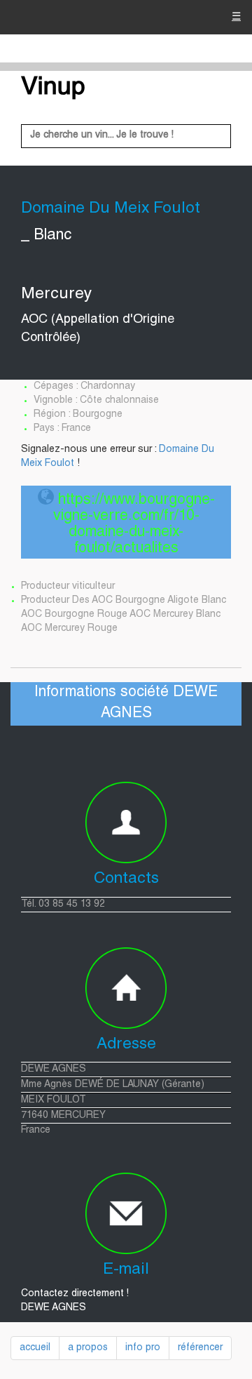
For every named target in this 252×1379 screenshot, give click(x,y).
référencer (200, 1348)
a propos (88, 1348)
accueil (35, 1348)
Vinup (53, 88)
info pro (142, 1348)
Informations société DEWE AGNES (126, 703)
